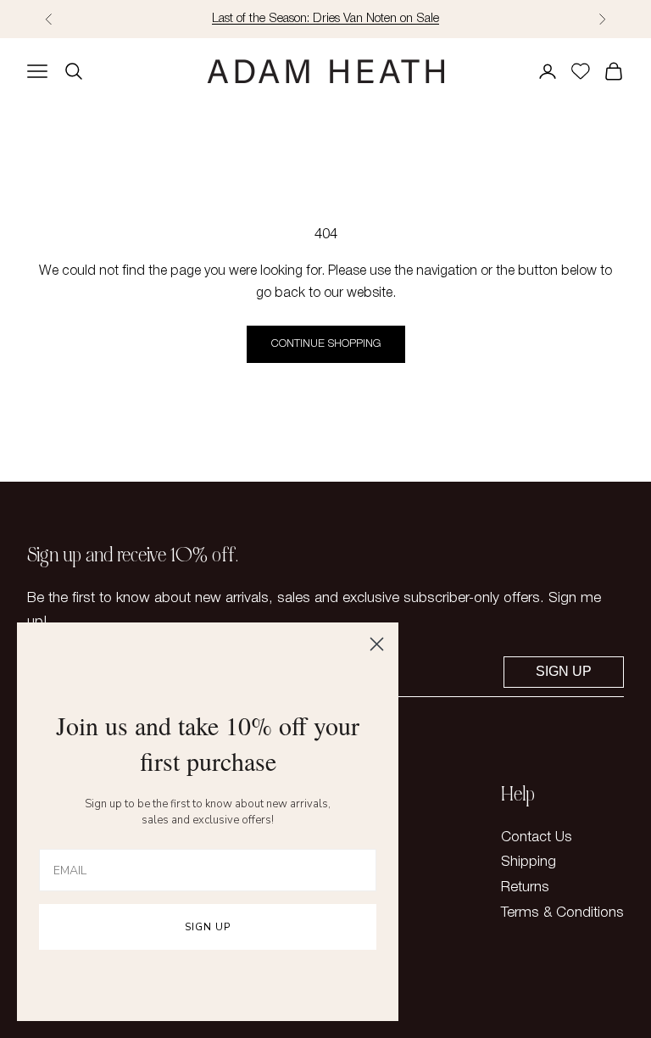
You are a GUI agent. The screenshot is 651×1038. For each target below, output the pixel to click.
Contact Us (536, 837)
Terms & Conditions (562, 913)
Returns (525, 887)
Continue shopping (326, 344)
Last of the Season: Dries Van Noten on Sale (325, 19)
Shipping (528, 862)
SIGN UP (208, 927)
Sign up (564, 671)
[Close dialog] (377, 644)
